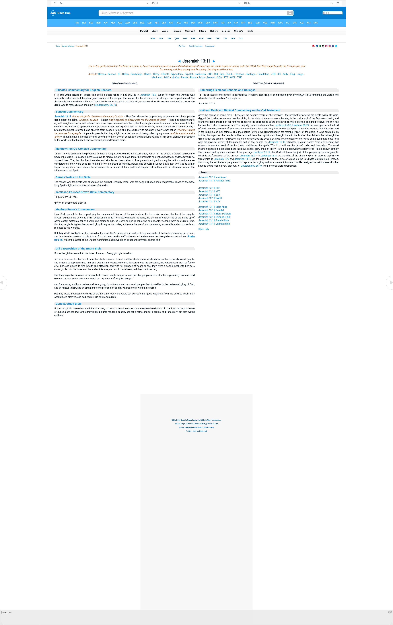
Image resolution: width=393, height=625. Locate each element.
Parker (184, 77)
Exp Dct (189, 74)
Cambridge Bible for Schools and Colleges (227, 90)
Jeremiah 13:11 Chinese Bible (214, 217)
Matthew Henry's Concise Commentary (81, 148)
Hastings (250, 74)
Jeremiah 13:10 (276, 142)
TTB (226, 77)
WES (232, 77)
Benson (112, 74)
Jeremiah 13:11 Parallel (211, 210)
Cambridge (136, 74)
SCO (219, 77)
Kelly (285, 74)
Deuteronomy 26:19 (105, 104)
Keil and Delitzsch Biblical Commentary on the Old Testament (240, 110)
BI (119, 74)
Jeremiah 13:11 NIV (209, 188)
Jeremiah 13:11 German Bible (214, 223)
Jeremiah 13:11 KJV (209, 201)
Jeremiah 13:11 (62, 116)
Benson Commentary (69, 111)
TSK (239, 77)
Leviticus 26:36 (283, 125)
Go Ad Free (7, 612)
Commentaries (68, 46)
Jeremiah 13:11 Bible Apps (212, 206)
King (292, 74)
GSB (210, 74)
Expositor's (177, 74)
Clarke (147, 74)
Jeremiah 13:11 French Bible (213, 220)
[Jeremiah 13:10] (4, 289)
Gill (216, 74)
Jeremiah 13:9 (148, 94)
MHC (166, 77)
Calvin (125, 74)
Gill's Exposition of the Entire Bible (78, 248)
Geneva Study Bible (69, 303)
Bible (58, 46)
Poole (193, 77)
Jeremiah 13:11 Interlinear (212, 177)
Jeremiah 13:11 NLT (209, 191)
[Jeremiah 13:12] (389, 289)
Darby (156, 74)
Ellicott (165, 74)
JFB (273, 74)
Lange (300, 74)
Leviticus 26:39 (300, 125)
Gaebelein (200, 74)
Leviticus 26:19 (261, 152)
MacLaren (157, 77)
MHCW (175, 77)
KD (279, 74)
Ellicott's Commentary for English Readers (83, 90)
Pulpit (201, 77)
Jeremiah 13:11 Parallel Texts (214, 180)
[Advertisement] (196, 375)
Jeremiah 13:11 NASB (210, 198)
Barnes (102, 74)
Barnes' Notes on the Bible (73, 177)
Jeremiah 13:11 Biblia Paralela (214, 213)
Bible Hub (203, 229)
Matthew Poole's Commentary (75, 209)
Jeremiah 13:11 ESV (209, 194)
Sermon (211, 77)
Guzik (229, 74)
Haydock (239, 74)
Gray (222, 74)
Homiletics (263, 74)
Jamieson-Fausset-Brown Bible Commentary (85, 192)
